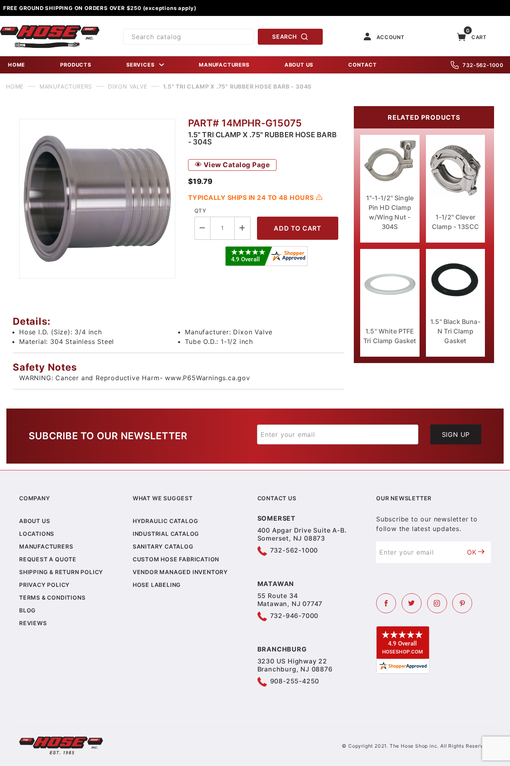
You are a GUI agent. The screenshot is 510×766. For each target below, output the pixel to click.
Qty (200, 210)
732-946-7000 (294, 616)
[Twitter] (412, 603)
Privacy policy (44, 584)
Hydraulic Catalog (165, 520)
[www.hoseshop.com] (50, 28)
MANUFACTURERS (224, 65)
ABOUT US (298, 65)
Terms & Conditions (52, 597)
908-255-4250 (295, 681)
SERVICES (140, 65)
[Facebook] (386, 603)
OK (472, 552)
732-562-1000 (483, 65)
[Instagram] (437, 603)
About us (34, 520)
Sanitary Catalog (163, 546)
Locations (36, 533)
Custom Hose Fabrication (176, 559)
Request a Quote (47, 559)
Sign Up (456, 434)
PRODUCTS (75, 65)
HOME (16, 65)
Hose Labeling (157, 584)
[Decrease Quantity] (202, 228)
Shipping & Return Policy (61, 572)
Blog (27, 610)
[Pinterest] (462, 603)
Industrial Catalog (166, 533)
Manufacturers (46, 546)
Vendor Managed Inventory (180, 572)
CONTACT (362, 65)
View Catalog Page (236, 165)
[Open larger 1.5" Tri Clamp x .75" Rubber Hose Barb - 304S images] (97, 198)
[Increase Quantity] (243, 228)
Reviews (33, 623)
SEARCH (284, 36)
